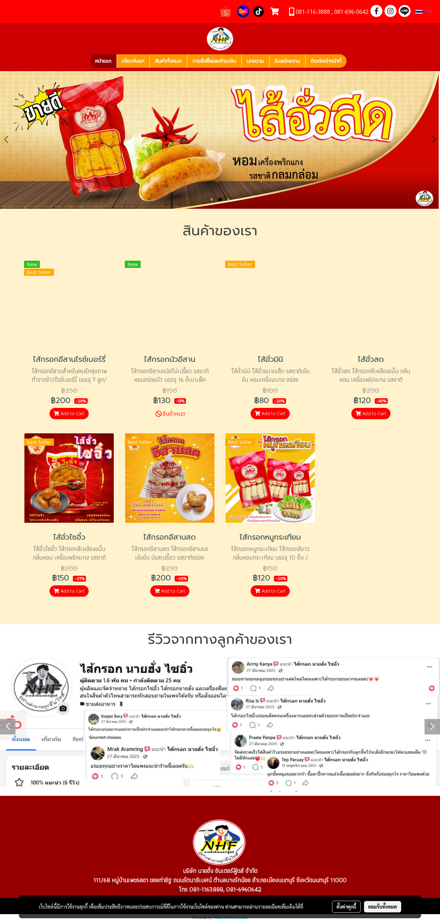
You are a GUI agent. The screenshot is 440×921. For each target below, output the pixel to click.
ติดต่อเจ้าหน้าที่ (326, 61)
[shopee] (225, 11)
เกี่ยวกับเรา (133, 61)
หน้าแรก (103, 61)
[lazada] (243, 11)
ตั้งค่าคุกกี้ (346, 906)
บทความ (255, 61)
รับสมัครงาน (287, 61)
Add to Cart (72, 413)
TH (427, 12)
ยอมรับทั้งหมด (382, 906)
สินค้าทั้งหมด (168, 61)
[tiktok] (258, 11)
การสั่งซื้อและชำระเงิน (214, 61)
